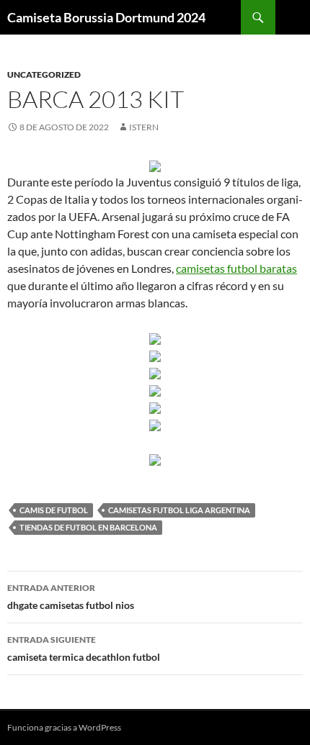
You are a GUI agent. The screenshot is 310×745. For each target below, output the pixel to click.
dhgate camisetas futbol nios (70, 596)
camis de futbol (53, 510)
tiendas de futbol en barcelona (88, 527)
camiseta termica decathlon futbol (83, 648)
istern (144, 127)
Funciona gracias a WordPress (64, 727)
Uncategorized (44, 74)
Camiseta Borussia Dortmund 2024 (106, 17)
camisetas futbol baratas (236, 268)
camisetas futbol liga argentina (179, 510)
